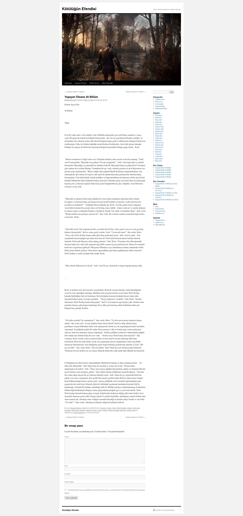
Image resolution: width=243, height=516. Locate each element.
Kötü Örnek (75, 410)
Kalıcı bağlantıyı (79, 412)
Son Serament (159, 104)
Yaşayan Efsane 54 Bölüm (163, 184)
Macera (88, 410)
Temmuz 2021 (159, 145)
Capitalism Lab (159, 99)
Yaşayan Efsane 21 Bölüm (136, 92)
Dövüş (109, 408)
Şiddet (105, 410)
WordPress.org (159, 213)
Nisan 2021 (158, 149)
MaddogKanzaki (70, 100)
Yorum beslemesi (160, 211)
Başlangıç (68, 83)
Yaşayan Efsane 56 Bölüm (163, 177)
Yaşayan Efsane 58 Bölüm (163, 172)
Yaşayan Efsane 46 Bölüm (163, 195)
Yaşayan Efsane (81, 83)
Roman (94, 410)
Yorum (67, 436)
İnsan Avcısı (159, 102)
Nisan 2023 (158, 120)
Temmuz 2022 (159, 129)
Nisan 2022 (158, 136)
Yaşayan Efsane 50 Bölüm (163, 188)
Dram (114, 408)
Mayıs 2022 (158, 133)
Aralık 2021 (158, 138)
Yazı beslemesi (159, 209)
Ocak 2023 (158, 124)
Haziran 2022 (159, 131)
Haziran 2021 (159, 147)
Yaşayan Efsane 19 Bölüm (75, 92)
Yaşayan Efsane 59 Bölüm (163, 170)
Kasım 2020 (159, 158)
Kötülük (82, 410)
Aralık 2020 (158, 156)
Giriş (156, 206)
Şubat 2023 (158, 122)
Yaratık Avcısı (94, 83)
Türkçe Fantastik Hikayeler (117, 410)
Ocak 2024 (158, 115)
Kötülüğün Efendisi (79, 8)
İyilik (134, 408)
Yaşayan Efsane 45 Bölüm (163, 193)
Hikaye (129, 408)
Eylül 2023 (158, 117)
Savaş (100, 410)
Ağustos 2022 (159, 127)
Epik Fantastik (121, 408)
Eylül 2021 (158, 140)
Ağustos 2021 (159, 143)
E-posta (68, 474)
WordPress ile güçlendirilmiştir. (165, 510)
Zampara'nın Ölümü (161, 108)
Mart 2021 (158, 152)
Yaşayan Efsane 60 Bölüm (163, 168)
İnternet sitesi (69, 482)
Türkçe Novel (131, 410)
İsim (66, 465)
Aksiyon (103, 408)
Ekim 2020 (158, 161)
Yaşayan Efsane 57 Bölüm (163, 174)
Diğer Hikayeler (107, 83)
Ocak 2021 (158, 154)
